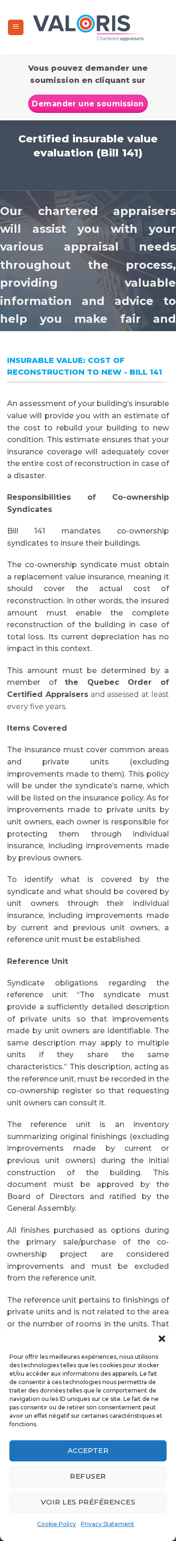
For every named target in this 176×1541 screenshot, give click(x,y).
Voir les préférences (88, 1501)
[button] (162, 1338)
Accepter (88, 1450)
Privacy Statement (107, 1523)
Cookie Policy (56, 1523)
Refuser (88, 1476)
